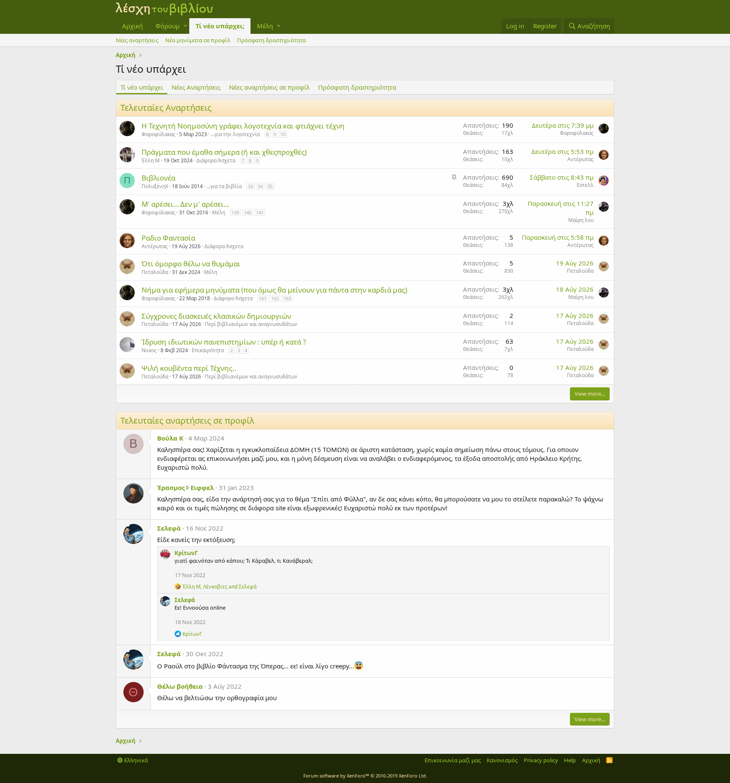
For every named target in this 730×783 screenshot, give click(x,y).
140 (247, 212)
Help (570, 760)
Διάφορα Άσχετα (215, 160)
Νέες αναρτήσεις (137, 40)
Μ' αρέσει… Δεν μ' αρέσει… (185, 204)
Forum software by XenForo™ (365, 775)
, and (219, 586)
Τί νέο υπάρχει (141, 87)
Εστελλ (585, 185)
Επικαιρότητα (208, 350)
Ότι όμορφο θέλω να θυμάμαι (191, 263)
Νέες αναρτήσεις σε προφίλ (269, 87)
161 (263, 298)
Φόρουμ (167, 26)
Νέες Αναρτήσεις (196, 87)
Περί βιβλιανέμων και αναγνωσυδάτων (251, 324)
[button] (185, 26)
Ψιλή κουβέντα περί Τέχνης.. (189, 368)
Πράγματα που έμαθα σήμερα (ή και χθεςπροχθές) (224, 152)
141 (260, 212)
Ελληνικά (135, 760)
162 (275, 298)
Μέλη (265, 26)
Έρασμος (171, 487)
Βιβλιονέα (158, 178)
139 (235, 212)
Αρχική (132, 26)
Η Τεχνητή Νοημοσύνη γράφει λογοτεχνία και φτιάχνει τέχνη (243, 126)
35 (269, 186)
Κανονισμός (502, 760)
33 (250, 186)
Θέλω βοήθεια (180, 686)
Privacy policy (541, 760)
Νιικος (149, 350)
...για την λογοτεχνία (235, 134)
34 (260, 186)
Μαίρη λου (581, 220)
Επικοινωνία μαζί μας (453, 760)
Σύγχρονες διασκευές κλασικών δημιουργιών (216, 316)
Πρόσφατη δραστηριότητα (271, 40)
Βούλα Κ (170, 438)
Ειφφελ (202, 487)
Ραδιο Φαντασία (168, 238)
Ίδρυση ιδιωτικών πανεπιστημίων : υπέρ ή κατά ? (224, 342)
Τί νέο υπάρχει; (220, 26)
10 (283, 134)
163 (287, 298)
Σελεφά (169, 528)
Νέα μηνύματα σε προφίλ (197, 40)
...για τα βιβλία (224, 186)
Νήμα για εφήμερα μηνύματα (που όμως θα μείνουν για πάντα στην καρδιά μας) (274, 290)
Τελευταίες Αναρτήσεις (166, 107)
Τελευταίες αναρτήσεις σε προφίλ (187, 420)
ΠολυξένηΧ (155, 186)
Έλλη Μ (151, 160)
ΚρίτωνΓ (186, 553)
